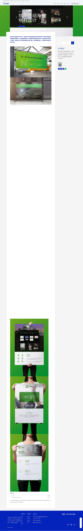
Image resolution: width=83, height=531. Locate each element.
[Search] (72, 42)
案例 (26, 11)
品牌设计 (20, 11)
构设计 (23, 11)
